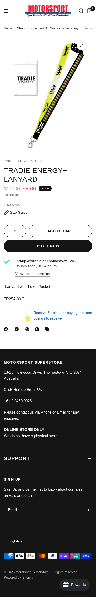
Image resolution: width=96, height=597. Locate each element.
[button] (16, 212)
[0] (89, 11)
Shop (21, 28)
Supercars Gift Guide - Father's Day (53, 28)
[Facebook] (7, 329)
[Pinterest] (28, 329)
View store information (32, 274)
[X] (18, 329)
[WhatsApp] (38, 329)
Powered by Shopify (19, 577)
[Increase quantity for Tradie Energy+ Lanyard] (22, 231)
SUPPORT (17, 458)
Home (8, 28)
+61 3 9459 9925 (18, 401)
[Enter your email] (87, 510)
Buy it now (48, 246)
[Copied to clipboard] (48, 329)
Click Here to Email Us (23, 389)
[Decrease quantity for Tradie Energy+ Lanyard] (8, 231)
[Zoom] (81, 45)
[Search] (81, 11)
